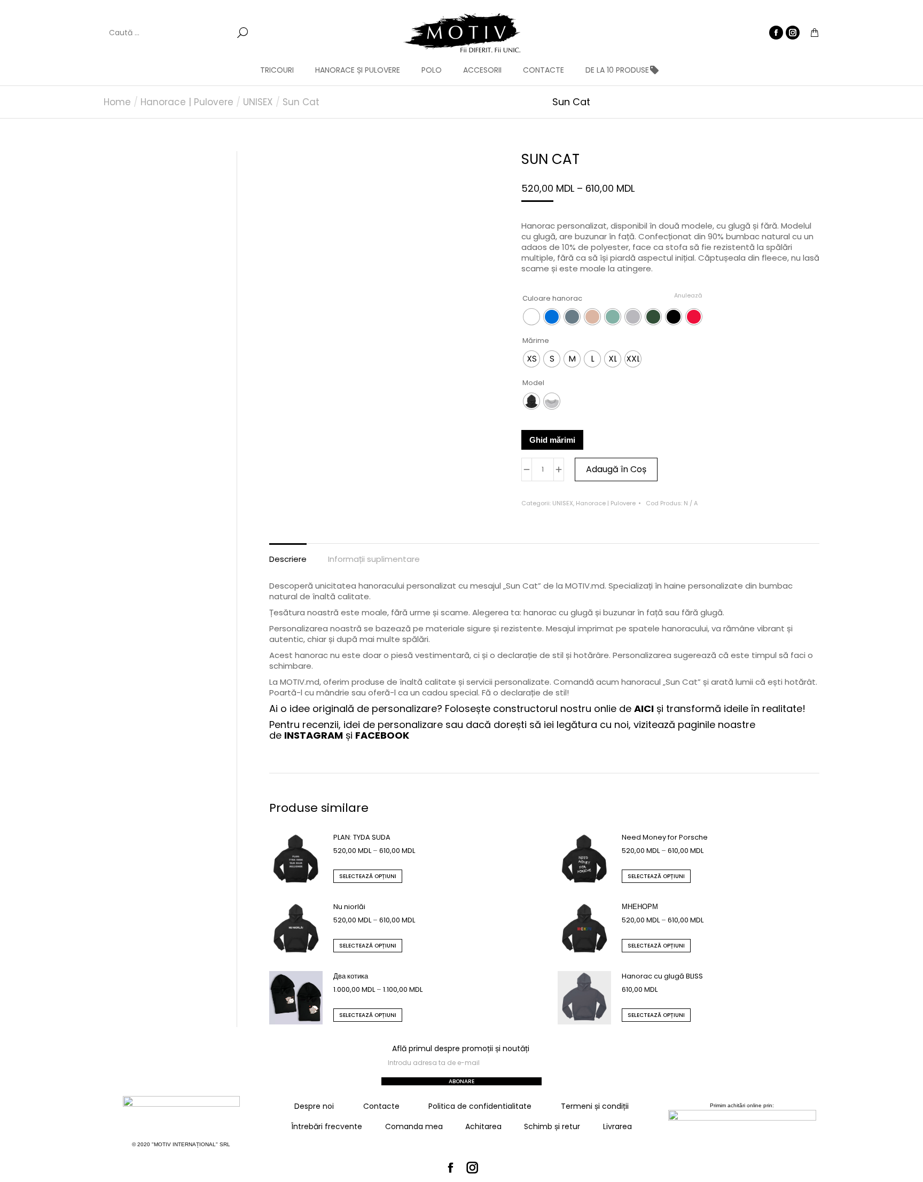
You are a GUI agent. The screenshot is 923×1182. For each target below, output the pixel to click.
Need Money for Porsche (665, 837)
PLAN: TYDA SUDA (361, 837)
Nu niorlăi (349, 907)
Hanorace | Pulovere (606, 503)
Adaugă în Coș (616, 469)
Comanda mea (414, 1126)
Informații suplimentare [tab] (374, 559)
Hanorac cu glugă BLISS (662, 976)
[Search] (242, 33)
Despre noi (314, 1106)
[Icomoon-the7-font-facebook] (451, 1168)
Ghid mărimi (552, 439)
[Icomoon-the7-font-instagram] (473, 1168)
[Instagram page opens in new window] (793, 33)
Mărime (535, 340)
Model (533, 383)
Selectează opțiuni (367, 876)
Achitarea (483, 1126)
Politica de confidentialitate (479, 1106)
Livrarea (617, 1126)
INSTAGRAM (313, 735)
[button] (158, 8)
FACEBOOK (382, 735)
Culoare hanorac (552, 298)
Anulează (688, 295)
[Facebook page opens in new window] (776, 33)
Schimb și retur (552, 1126)
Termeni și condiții (595, 1106)
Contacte (381, 1106)
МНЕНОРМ (640, 907)
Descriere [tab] (288, 559)
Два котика (350, 976)
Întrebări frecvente (326, 1126)
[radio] (531, 317)
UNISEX (562, 503)
